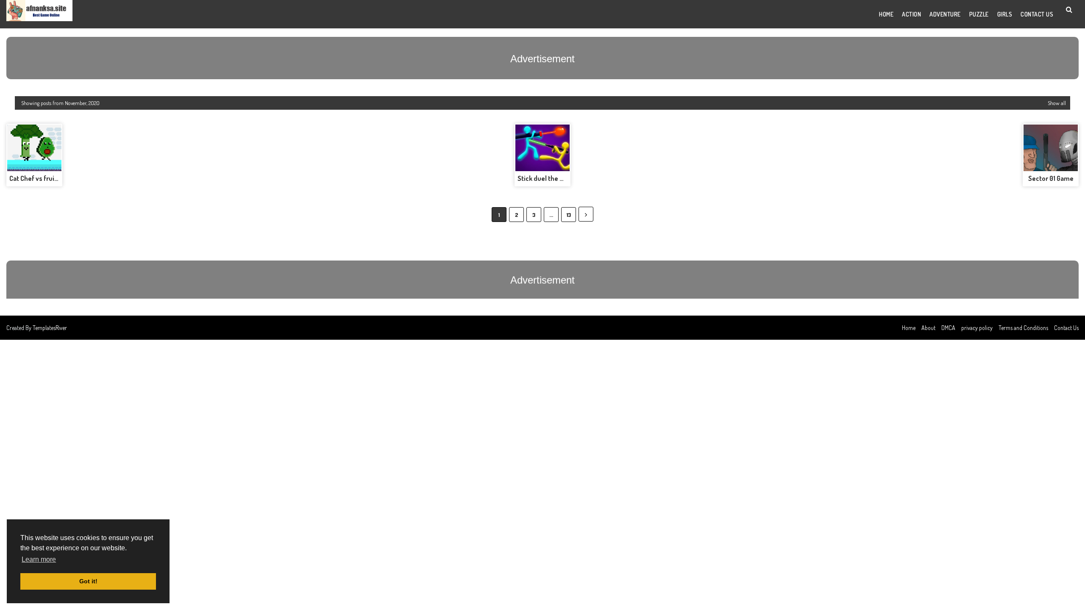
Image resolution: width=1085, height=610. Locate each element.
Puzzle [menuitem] (979, 14)
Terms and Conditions (1023, 327)
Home (908, 327)
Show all (1057, 103)
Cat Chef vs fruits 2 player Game (56, 178)
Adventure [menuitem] (945, 14)
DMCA (948, 327)
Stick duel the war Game (552, 178)
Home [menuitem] (886, 14)
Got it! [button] (88, 581)
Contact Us (1066, 327)
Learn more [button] (39, 559)
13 (569, 214)
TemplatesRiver (50, 327)
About (928, 327)
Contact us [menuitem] (1037, 14)
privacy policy (977, 327)
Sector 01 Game (1051, 178)
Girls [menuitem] (1005, 14)
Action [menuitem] (911, 14)
